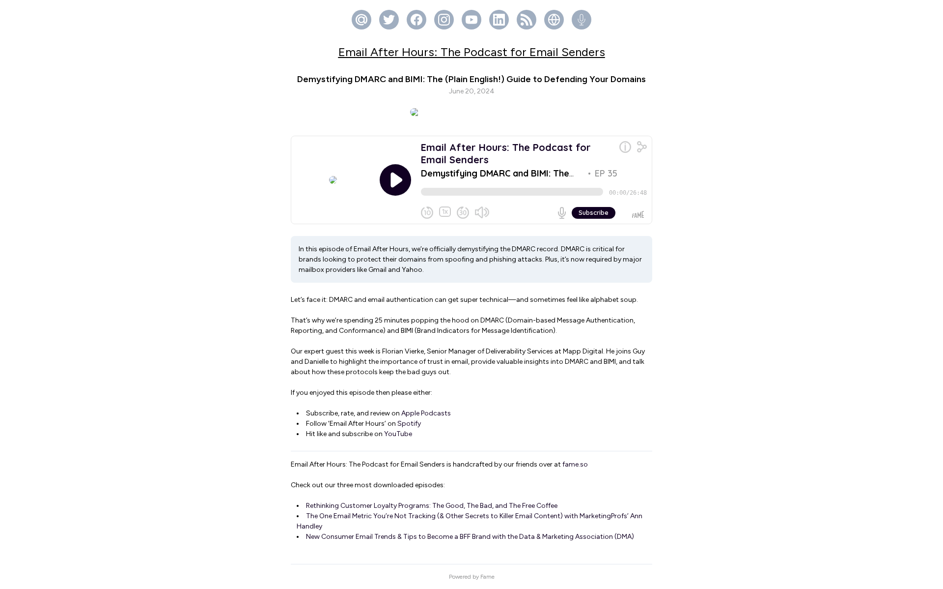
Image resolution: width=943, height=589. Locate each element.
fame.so (575, 464)
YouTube (398, 434)
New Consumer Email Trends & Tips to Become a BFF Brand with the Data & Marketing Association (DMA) (470, 536)
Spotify (409, 423)
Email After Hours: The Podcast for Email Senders (471, 52)
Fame (487, 576)
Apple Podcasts (426, 413)
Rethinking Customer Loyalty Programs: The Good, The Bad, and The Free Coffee (431, 505)
